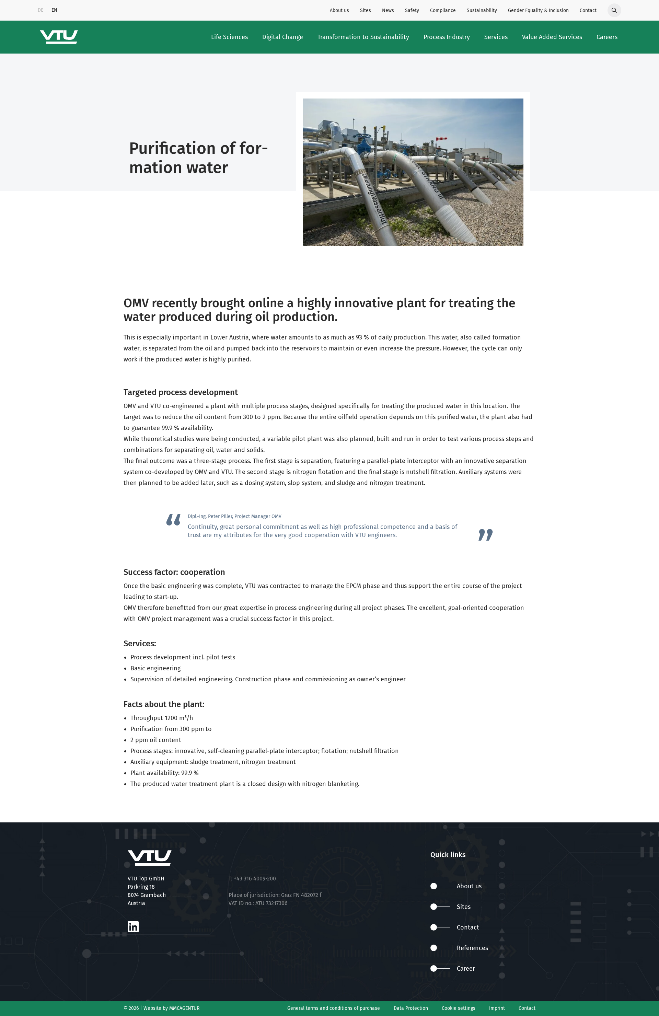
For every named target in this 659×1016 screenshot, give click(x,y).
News (388, 10)
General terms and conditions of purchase (333, 1008)
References (472, 948)
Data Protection (411, 1008)
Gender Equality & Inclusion (538, 10)
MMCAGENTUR (184, 1008)
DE (40, 10)
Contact (588, 10)
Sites (365, 10)
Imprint (497, 1008)
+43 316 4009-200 (255, 878)
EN (54, 10)
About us (339, 10)
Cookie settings (458, 1008)
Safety (412, 10)
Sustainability (482, 10)
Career (466, 968)
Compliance (443, 10)
